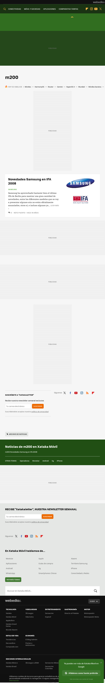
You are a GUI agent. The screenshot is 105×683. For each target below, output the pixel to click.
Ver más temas (13, 579)
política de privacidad (40, 411)
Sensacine (49, 613)
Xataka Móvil (11, 617)
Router (50, 86)
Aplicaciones (11, 563)
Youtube (95, 8)
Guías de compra (46, 563)
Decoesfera (10, 643)
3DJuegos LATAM (32, 662)
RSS (87, 392)
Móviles (28, 86)
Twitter (100, 8)
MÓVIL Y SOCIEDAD (32, 9)
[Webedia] (99, 2)
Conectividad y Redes (80, 573)
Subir (92, 601)
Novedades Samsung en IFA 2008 (29, 181)
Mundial (81, 86)
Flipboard (86, 8)
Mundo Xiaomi (11, 629)
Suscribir (37, 406)
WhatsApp (10, 573)
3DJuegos (29, 613)
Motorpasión (89, 613)
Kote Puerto (19, 212)
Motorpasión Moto (91, 617)
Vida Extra (29, 617)
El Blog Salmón (31, 639)
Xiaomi (74, 558)
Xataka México (12, 662)
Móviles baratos (94, 86)
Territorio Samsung (79, 563)
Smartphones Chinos (48, 573)
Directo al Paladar (72, 613)
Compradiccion (12, 646)
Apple (41, 558)
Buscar (95, 591)
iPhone (59, 460)
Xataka (9, 613)
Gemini (60, 86)
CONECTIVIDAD (14, 9)
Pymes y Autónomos (30, 644)
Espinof (48, 617)
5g (53, 460)
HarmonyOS (39, 86)
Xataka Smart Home (11, 625)
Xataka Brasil (11, 666)
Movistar (35, 460)
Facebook (70, 392)
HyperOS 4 (70, 86)
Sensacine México (52, 662)
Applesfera (10, 620)
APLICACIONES (49, 9)
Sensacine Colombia (49, 667)
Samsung (12, 189)
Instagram (91, 8)
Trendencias (11, 639)
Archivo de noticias (18, 434)
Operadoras (24, 460)
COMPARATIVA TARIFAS (68, 9)
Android (46, 460)
